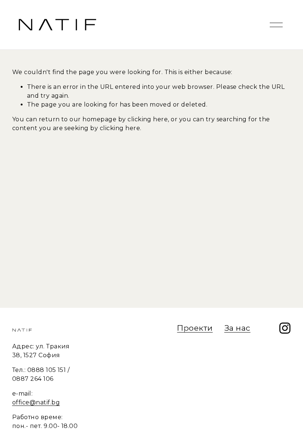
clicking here (147, 119)
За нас (237, 328)
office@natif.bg (36, 402)
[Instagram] (285, 328)
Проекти (194, 328)
